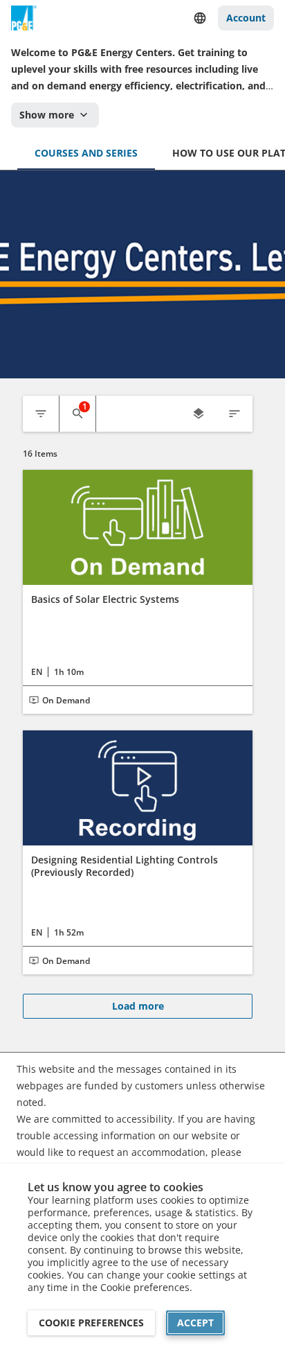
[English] (199, 18)
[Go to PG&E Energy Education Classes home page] (24, 18)
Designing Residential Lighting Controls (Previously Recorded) (124, 866)
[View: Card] (198, 413)
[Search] (77, 413)
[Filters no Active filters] (40, 413)
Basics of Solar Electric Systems (105, 599)
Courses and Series (86, 152)
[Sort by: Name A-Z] (234, 413)
